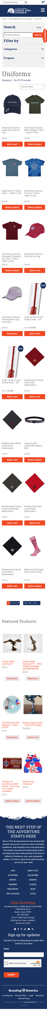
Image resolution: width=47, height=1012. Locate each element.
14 (34, 603)
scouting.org (7, 995)
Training (12, 884)
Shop (32, 889)
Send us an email (23, 923)
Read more (12, 333)
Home (4, 19)
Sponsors (40, 995)
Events (12, 880)
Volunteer (33, 875)
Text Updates (12, 894)
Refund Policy (24, 998)
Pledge (32, 884)
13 (30, 603)
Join (13, 870)
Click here (15, 920)
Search (38, 35)
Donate (32, 880)
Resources (12, 889)
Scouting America (30, 1002)
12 (25, 603)
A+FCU (33, 894)
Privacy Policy (20, 995)
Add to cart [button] (12, 144)
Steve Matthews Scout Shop (20, 19)
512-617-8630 (17, 917)
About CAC (33, 870)
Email (7, 949)
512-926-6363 (23, 915)
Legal (31, 995)
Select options (35, 144)
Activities (13, 875)
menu (43, 9)
